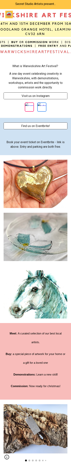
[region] (35, 4)
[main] (36, 76)
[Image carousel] (36, 432)
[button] (6, 458)
